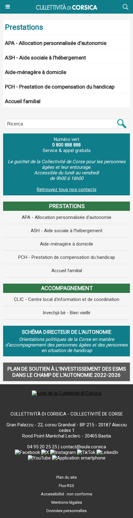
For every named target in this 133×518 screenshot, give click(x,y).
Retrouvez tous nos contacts (67, 189)
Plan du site (66, 477)
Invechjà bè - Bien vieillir (67, 313)
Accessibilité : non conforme (66, 494)
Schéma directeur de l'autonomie (66, 332)
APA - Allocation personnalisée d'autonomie (55, 43)
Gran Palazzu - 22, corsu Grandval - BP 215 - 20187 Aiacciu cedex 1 (66, 427)
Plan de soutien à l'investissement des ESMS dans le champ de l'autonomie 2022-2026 (66, 372)
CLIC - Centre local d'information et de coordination (66, 299)
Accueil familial (23, 101)
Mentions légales (66, 502)
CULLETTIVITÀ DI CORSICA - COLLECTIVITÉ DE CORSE (67, 414)
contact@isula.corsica (83, 447)
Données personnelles (66, 510)
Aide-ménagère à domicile (35, 72)
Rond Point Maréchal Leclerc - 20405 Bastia (66, 436)
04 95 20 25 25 (42, 447)
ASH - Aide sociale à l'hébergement (45, 57)
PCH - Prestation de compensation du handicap (59, 87)
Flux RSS (66, 485)
